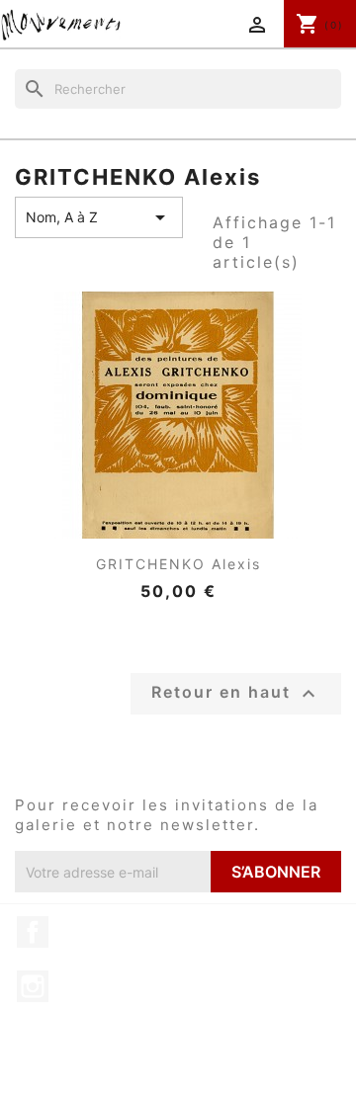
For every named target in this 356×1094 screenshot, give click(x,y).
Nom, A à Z (99, 217)
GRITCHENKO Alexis (178, 563)
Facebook (32, 932)
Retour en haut (235, 694)
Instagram (32, 986)
